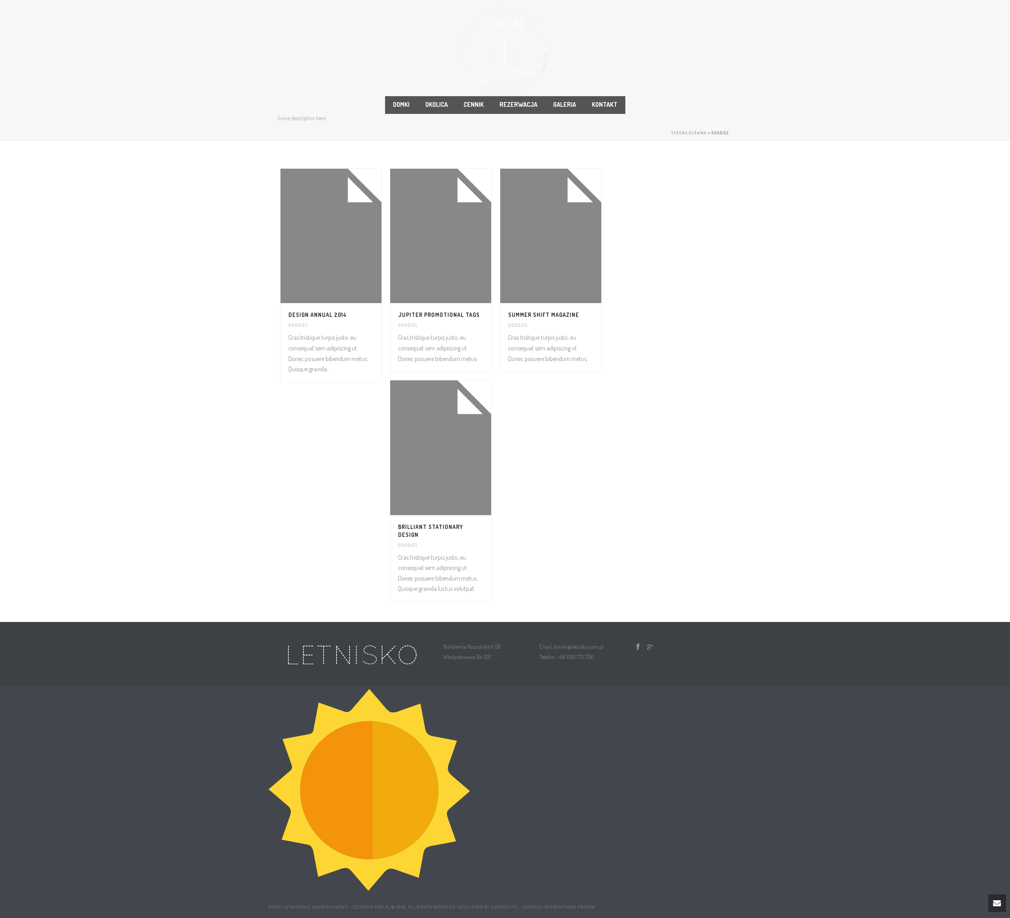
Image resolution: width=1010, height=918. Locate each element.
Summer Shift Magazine (543, 314)
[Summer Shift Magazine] (565, 236)
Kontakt (604, 104)
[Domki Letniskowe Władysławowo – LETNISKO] (505, 51)
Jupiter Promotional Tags (439, 314)
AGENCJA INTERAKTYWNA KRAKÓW (559, 907)
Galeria (564, 104)
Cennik (474, 104)
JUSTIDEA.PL (504, 907)
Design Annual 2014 (317, 314)
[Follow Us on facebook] (638, 647)
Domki (401, 104)
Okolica (436, 104)
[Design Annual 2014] (345, 236)
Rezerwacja (518, 104)
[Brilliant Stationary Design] (455, 447)
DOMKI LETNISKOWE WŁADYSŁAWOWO (308, 907)
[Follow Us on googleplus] (650, 647)
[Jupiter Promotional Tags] (455, 236)
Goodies (298, 325)
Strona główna (689, 132)
